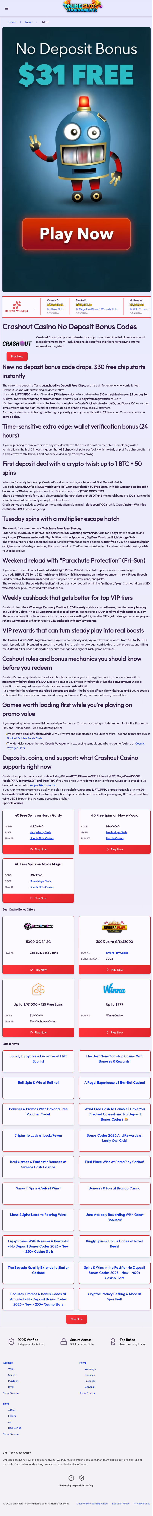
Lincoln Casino (115, 838)
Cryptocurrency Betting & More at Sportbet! (114, 1296)
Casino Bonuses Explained (92, 1503)
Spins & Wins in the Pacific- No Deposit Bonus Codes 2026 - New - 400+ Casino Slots (114, 1272)
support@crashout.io (43, 785)
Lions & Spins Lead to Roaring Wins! (38, 1215)
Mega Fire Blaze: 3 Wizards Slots (85, 309)
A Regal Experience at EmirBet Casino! (114, 1082)
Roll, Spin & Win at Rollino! (38, 1082)
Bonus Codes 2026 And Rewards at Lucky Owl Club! (115, 1138)
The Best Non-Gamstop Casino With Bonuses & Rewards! (114, 1058)
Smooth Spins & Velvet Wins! (38, 1188)
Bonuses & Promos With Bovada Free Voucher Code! (38, 1111)
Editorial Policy (120, 1503)
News (28, 22)
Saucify (12, 1375)
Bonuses (90, 1375)
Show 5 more (11, 1393)
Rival (11, 1387)
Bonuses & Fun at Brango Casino (114, 1188)
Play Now (17, 356)
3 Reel (11, 1410)
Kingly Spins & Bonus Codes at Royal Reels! (114, 1243)
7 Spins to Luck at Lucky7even (38, 1135)
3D (10, 1422)
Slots (6, 1403)
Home (12, 22)
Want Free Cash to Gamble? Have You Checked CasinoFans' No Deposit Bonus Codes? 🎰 (115, 1114)
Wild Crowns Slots (131, 309)
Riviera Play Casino (117, 952)
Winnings (90, 1369)
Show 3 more (11, 1434)
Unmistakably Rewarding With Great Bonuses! (115, 1217)
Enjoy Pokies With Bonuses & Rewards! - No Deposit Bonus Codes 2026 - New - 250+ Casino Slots (38, 1246)
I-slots (12, 1416)
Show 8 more (87, 1393)
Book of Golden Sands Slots (24, 738)
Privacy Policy (142, 1503)
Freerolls (90, 1381)
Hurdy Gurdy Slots (40, 832)
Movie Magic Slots (116, 832)
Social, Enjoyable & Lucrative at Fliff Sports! (38, 1058)
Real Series (14, 1427)
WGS (11, 1369)
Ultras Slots (44, 309)
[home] (81, 13)
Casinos (8, 1362)
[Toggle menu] (6, 8)
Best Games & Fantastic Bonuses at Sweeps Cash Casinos (38, 1164)
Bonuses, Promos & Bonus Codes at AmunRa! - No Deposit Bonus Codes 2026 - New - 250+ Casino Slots (38, 1299)
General (89, 1387)
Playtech (13, 1381)
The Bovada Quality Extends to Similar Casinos (38, 1270)
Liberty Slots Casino (42, 838)
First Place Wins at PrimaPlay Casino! (114, 1162)
